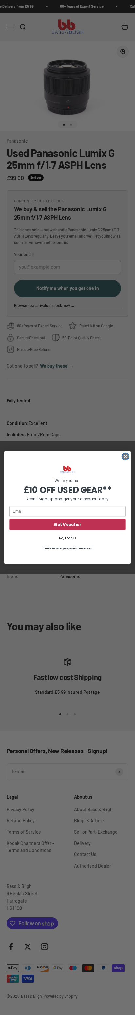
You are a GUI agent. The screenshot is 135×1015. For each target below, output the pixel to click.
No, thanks (67, 538)
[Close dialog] (125, 456)
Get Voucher (67, 524)
